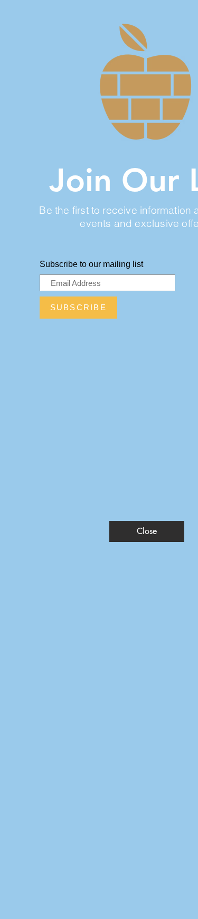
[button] (146, 531)
